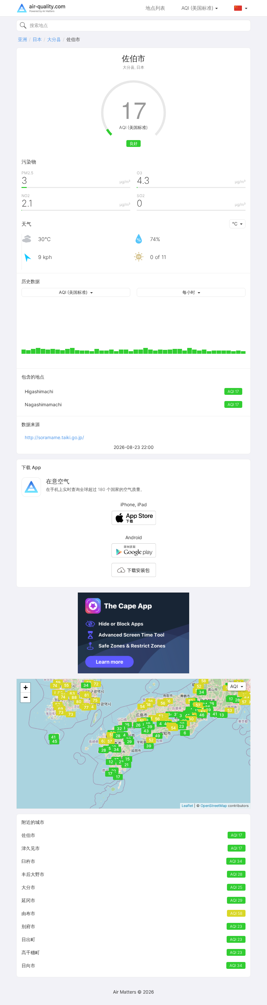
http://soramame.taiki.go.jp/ (54, 437)
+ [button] (25, 687)
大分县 (54, 39)
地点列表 (155, 8)
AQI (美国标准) (198, 8)
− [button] (25, 697)
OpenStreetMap (214, 805)
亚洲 (22, 39)
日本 (37, 39)
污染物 (28, 162)
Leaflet (187, 805)
